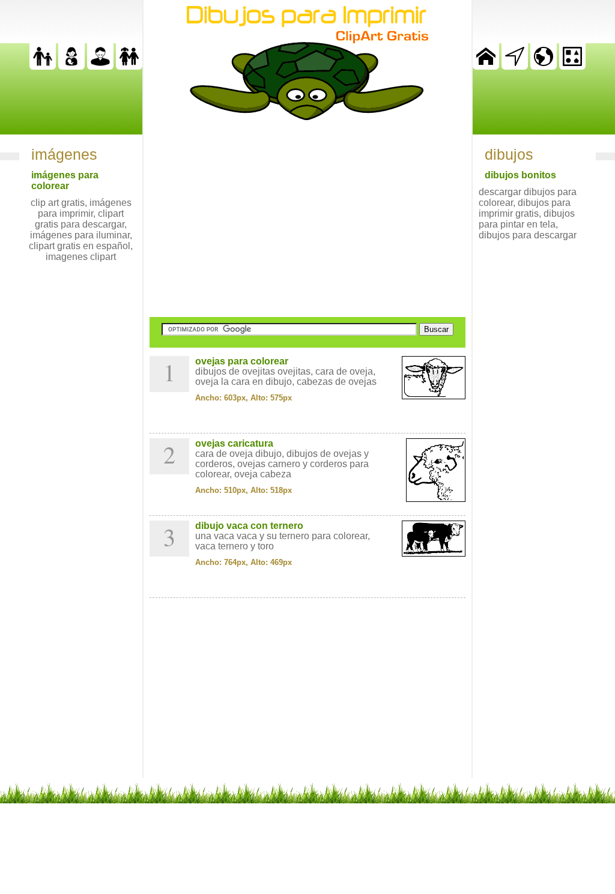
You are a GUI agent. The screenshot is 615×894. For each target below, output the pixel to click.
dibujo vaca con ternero (249, 526)
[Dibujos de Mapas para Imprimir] (543, 66)
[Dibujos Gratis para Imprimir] (486, 66)
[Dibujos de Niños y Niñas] (129, 66)
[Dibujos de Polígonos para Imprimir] (572, 66)
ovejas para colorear (241, 361)
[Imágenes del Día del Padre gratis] (42, 66)
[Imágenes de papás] (100, 66)
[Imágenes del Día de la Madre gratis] (71, 66)
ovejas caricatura (234, 443)
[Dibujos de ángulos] (514, 66)
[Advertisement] (307, 218)
